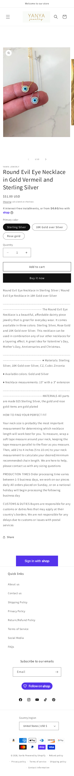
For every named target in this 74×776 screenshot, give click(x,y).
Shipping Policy (17, 602)
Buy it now (37, 278)
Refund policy (56, 755)
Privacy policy (18, 761)
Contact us (15, 593)
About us (14, 584)
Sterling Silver (16, 227)
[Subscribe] (56, 672)
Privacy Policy (16, 611)
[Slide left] (28, 159)
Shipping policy (58, 761)
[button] (8, 16)
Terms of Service (18, 629)
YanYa (22, 755)
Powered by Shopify (35, 755)
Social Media (16, 638)
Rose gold (14, 236)
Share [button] (10, 537)
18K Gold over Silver (49, 227)
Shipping (7, 201)
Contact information (39, 767)
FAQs (11, 647)
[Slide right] (45, 159)
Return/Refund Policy (21, 620)
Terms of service (38, 761)
